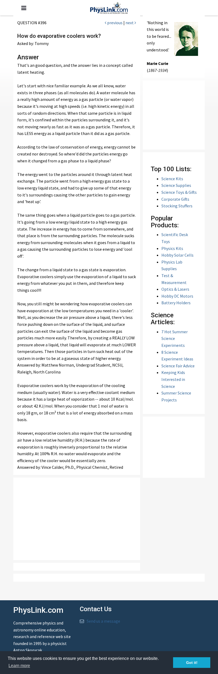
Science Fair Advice (178, 365)
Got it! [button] (192, 662)
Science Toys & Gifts (179, 192)
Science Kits (172, 178)
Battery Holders (176, 302)
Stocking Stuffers (176, 205)
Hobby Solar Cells (177, 255)
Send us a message (103, 621)
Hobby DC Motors (177, 296)
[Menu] (23, 8)
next (130, 22)
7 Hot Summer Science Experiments (174, 338)
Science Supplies (176, 185)
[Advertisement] (79, 519)
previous (114, 22)
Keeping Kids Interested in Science (173, 379)
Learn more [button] (19, 665)
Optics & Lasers (175, 289)
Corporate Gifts (175, 199)
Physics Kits (172, 248)
